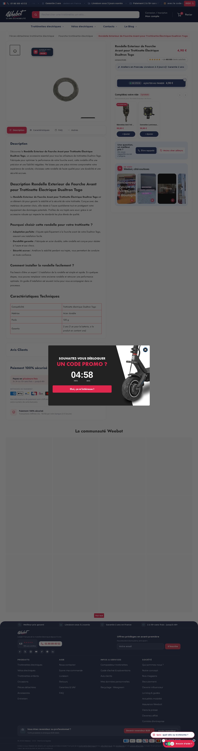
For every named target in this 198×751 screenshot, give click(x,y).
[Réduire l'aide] (163, 740)
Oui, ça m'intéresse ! (82, 389)
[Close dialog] (145, 350)
